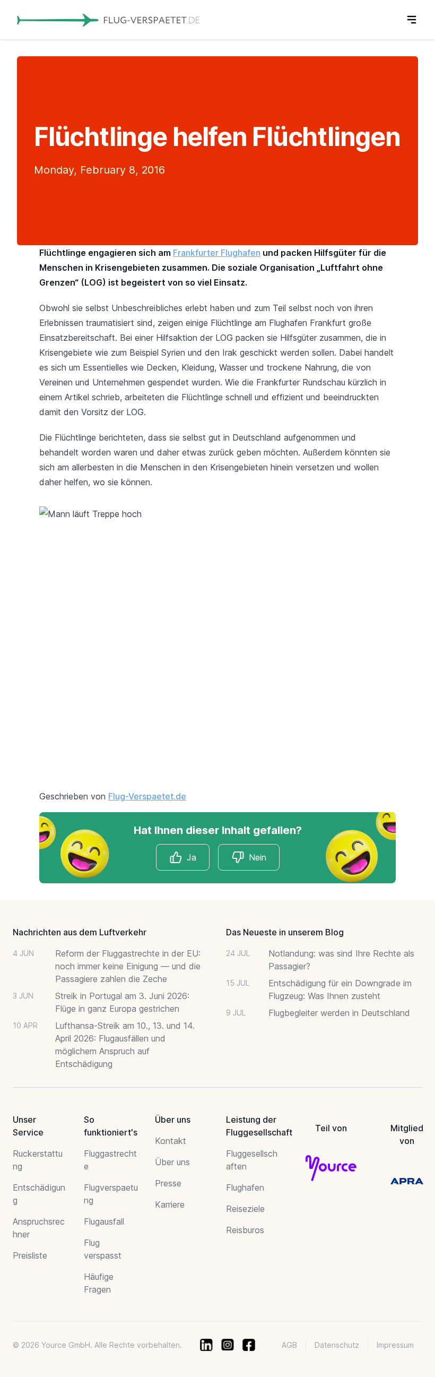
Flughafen (245, 1187)
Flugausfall (104, 1221)
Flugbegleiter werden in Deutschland (339, 1013)
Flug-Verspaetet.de (147, 796)
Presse (168, 1183)
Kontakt (170, 1140)
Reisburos (245, 1230)
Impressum (395, 1344)
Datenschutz (337, 1344)
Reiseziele (245, 1208)
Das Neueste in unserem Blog (285, 932)
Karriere (170, 1204)
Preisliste (30, 1255)
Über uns (172, 1162)
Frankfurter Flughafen (216, 252)
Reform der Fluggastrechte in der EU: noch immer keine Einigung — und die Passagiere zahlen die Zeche (128, 966)
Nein (257, 857)
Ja (191, 857)
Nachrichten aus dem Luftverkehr (79, 932)
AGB (289, 1344)
